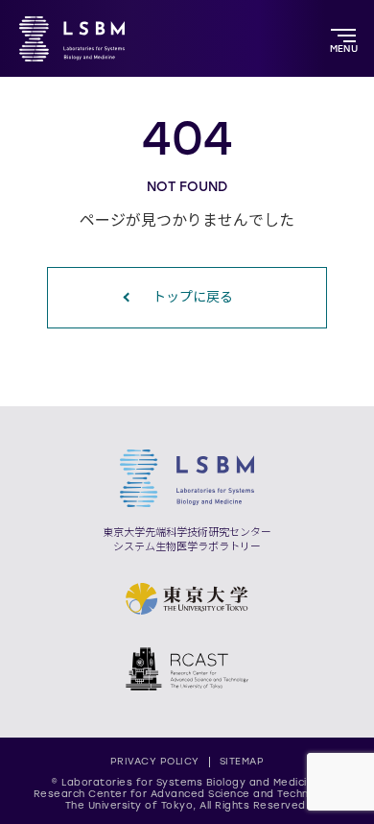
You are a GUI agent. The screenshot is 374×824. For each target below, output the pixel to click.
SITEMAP (242, 761)
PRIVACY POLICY (154, 761)
